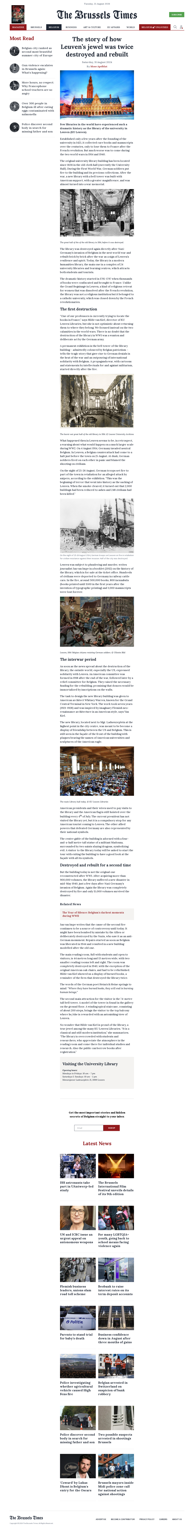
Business (71, 27)
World (131, 27)
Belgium (54, 27)
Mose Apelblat (98, 66)
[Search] (175, 27)
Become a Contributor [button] (123, 1519)
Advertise (101, 1519)
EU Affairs (113, 27)
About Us (177, 1519)
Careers (163, 1519)
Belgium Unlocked (155, 27)
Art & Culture (92, 27)
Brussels (36, 27)
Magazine (18, 27)
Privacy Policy (146, 1519)
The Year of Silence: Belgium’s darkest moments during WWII (93, 914)
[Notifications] (181, 27)
